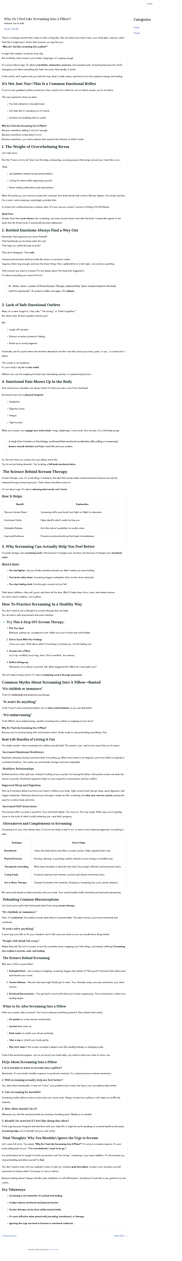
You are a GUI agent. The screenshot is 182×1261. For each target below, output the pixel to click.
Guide (150, 3)
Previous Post (8, 1236)
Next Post (120, 1236)
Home (136, 28)
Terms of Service (53, 1249)
